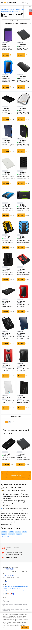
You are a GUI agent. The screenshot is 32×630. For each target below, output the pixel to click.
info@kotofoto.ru (8, 582)
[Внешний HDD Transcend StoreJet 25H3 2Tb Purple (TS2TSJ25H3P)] (8, 35)
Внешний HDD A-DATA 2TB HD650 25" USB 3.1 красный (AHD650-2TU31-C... (8, 369)
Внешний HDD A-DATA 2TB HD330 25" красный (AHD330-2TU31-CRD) (23, 305)
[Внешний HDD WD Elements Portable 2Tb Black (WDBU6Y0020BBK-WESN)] (23, 35)
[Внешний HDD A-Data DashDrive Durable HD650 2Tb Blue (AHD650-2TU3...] (8, 195)
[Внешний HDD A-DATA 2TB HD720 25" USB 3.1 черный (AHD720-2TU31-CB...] (8, 323)
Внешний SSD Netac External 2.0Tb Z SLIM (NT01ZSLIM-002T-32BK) (23, 81)
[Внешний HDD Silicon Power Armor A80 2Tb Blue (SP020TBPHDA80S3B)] (8, 131)
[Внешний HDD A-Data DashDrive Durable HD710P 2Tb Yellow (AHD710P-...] (8, 227)
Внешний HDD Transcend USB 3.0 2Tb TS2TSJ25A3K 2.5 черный (8, 113)
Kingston (18, 531)
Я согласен (24, 627)
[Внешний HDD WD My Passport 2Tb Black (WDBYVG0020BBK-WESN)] (23, 387)
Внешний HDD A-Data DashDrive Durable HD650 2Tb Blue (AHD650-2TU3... (8, 209)
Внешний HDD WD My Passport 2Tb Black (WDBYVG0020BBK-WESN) (23, 401)
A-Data (11, 531)
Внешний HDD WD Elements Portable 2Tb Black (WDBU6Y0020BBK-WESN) (23, 49)
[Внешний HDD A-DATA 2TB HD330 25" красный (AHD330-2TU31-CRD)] (23, 291)
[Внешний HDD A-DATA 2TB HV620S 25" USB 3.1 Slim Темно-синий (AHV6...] (23, 323)
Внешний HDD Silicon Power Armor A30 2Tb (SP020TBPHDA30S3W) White (23, 113)
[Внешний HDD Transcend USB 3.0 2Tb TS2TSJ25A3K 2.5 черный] (8, 99)
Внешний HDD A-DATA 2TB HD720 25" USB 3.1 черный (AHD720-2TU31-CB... (8, 337)
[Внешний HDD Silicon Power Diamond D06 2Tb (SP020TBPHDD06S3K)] (23, 163)
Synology (4, 531)
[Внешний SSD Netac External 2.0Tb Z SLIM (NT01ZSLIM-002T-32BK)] (23, 67)
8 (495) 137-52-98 (8, 569)
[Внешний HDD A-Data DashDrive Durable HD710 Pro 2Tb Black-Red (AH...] (23, 259)
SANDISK (4, 534)
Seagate (19, 534)
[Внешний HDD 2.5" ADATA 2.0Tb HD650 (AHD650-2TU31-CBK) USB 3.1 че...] (8, 291)
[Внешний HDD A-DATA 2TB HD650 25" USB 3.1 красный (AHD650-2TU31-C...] (8, 355)
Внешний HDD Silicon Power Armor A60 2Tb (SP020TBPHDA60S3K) (23, 145)
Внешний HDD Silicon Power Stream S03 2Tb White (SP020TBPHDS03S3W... (8, 177)
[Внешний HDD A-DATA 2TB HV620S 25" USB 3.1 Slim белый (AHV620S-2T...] (8, 387)
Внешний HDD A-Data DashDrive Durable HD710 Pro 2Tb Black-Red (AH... (23, 273)
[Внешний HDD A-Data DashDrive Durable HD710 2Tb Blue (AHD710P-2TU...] (23, 227)
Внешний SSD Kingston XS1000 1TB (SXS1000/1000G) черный (8, 458)
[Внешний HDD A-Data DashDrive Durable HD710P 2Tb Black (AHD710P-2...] (8, 259)
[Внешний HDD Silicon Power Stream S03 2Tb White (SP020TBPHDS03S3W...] (8, 163)
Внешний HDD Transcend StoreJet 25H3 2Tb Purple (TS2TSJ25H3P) (7, 49)
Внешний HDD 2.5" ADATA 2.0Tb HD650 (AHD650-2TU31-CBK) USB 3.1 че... (8, 305)
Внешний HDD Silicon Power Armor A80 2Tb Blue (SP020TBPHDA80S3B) (8, 145)
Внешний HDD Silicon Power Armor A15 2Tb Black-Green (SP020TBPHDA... (23, 209)
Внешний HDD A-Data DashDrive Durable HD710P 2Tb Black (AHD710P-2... (8, 273)
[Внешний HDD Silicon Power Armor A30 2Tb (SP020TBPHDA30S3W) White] (23, 99)
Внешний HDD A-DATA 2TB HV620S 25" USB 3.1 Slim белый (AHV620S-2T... (8, 401)
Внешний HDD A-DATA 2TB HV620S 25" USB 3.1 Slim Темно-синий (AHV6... (23, 337)
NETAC (25, 531)
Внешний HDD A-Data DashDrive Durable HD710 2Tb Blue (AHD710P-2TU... (23, 241)
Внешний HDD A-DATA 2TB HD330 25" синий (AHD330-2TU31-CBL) (8, 81)
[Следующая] (13, 422)
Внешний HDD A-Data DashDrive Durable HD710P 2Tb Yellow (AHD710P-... (8, 241)
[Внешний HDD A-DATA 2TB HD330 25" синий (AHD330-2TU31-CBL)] (8, 67)
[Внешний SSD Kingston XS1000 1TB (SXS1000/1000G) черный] (9, 444)
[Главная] (3, 7)
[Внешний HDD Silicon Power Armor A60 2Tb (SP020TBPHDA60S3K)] (23, 131)
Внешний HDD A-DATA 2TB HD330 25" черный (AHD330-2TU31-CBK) (23, 369)
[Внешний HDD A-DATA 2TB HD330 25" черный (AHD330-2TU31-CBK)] (23, 355)
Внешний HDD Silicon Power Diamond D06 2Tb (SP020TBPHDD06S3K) (23, 177)
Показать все (5, 536)
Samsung (11, 534)
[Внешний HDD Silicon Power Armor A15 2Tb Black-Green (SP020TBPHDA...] (23, 195)
